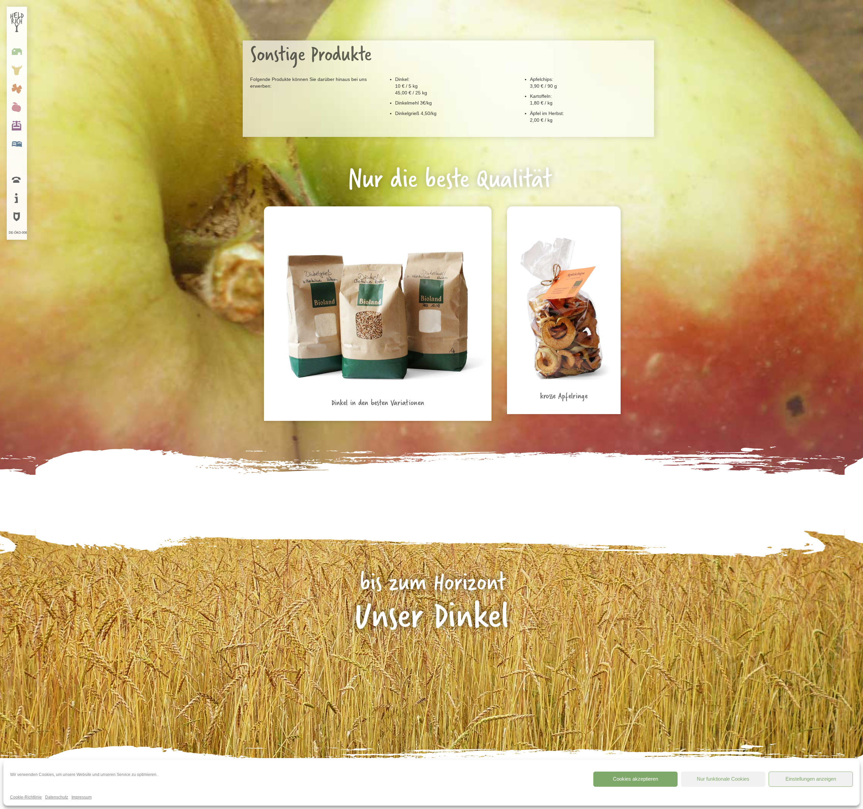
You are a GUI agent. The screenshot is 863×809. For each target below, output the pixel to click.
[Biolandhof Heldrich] (18, 22)
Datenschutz (56, 797)
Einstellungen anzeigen (810, 779)
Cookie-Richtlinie (26, 797)
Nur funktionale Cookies (723, 779)
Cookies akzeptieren (635, 779)
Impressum (81, 797)
